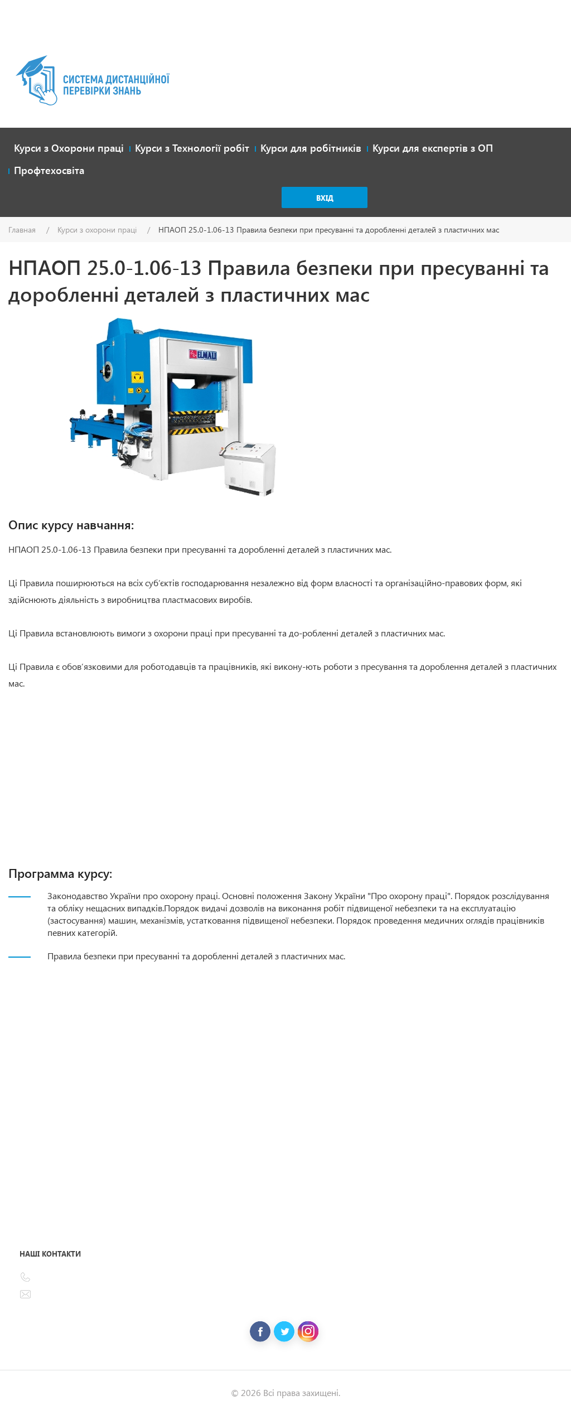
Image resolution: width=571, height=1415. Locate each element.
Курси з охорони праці (97, 229)
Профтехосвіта (49, 170)
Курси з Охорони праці (69, 147)
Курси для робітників (310, 147)
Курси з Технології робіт (192, 147)
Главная (22, 229)
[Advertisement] (285, 39)
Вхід (324, 197)
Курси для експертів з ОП (432, 147)
